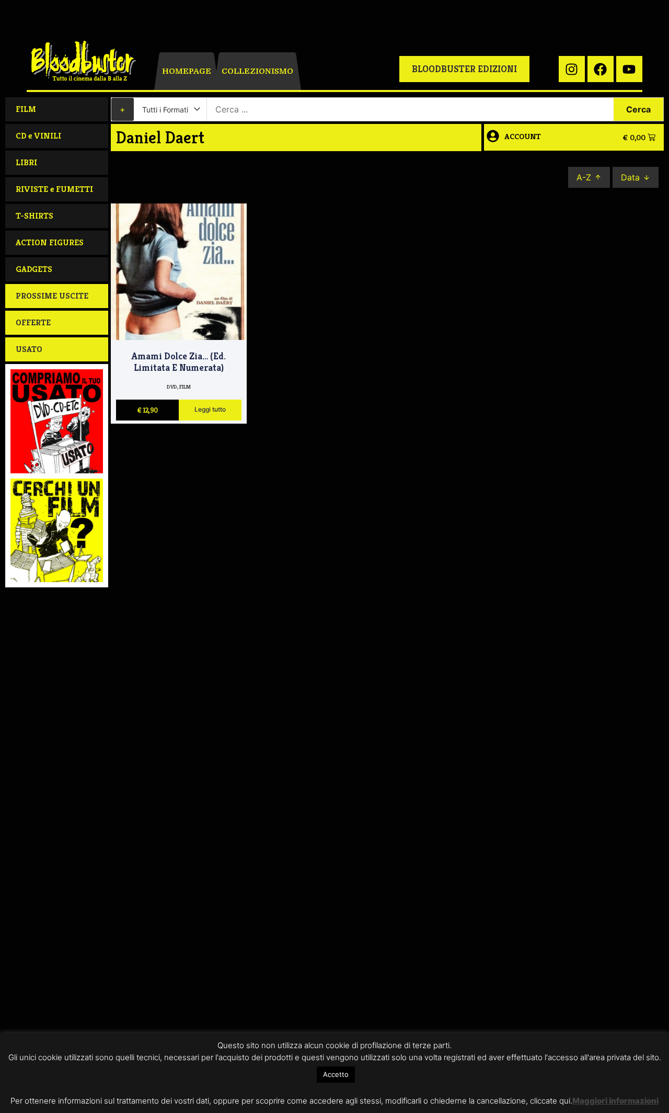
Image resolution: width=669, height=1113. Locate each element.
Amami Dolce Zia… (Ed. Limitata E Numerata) (179, 361)
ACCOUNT (522, 136)
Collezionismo (257, 71)
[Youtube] (629, 69)
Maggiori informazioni (615, 1101)
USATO (29, 349)
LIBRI (26, 162)
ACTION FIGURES (50, 242)
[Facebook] (600, 69)
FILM (26, 109)
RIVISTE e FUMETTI (54, 189)
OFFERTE (33, 322)
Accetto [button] (336, 1074)
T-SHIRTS (34, 215)
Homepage (186, 71)
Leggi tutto (210, 409)
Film (185, 386)
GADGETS (34, 269)
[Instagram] (572, 69)
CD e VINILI (38, 135)
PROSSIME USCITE (52, 295)
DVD (172, 386)
